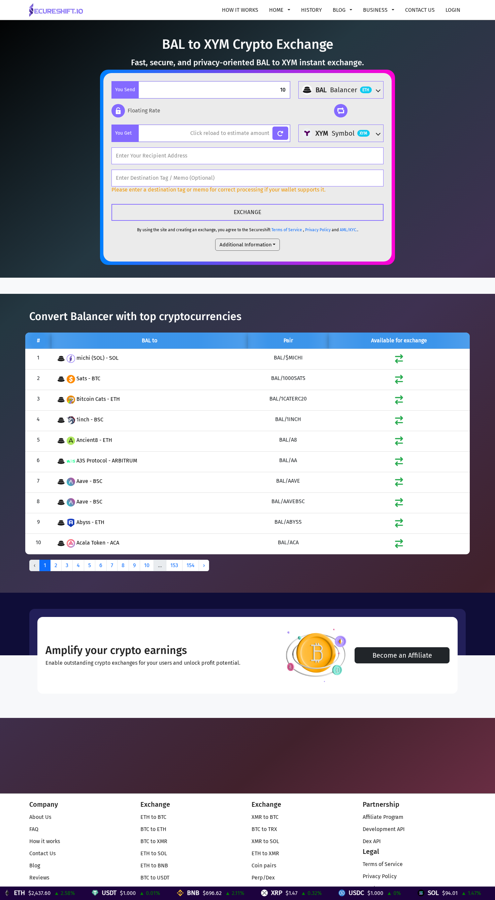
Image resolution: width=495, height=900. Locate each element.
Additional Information (246, 245)
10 (147, 565)
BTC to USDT (154, 877)
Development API (384, 829)
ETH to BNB (154, 865)
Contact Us (420, 10)
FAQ (33, 829)
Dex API (372, 841)
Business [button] (376, 10)
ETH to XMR (265, 853)
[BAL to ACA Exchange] (399, 545)
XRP (253, 893)
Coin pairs (264, 865)
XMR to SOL (265, 841)
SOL (409, 893)
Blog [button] (340, 10)
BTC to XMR (153, 841)
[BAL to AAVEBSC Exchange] (399, 504)
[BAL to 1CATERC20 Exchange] (399, 401)
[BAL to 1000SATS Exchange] (399, 381)
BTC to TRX (264, 829)
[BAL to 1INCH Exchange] (399, 422)
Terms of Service (286, 230)
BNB (169, 893)
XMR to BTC (265, 817)
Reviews (39, 877)
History (311, 10)
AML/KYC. (348, 230)
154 (191, 565)
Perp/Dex (263, 877)
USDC (332, 893)
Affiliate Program (383, 817)
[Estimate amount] (280, 133)
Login (453, 10)
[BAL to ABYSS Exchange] (399, 524)
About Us (40, 817)
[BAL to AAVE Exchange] (399, 483)
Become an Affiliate (402, 655)
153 (174, 565)
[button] (135, 110)
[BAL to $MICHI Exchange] (399, 360)
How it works (240, 10)
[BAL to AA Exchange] (399, 463)
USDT (85, 893)
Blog (34, 865)
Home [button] (277, 10)
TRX (489, 893)
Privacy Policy (318, 230)
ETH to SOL (153, 853)
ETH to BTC (153, 817)
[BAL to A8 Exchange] (399, 442)
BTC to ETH (153, 829)
